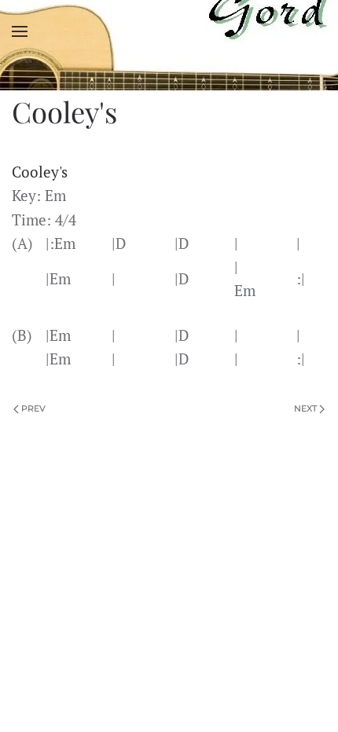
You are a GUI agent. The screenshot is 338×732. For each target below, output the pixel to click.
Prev (33, 408)
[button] (20, 31)
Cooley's (40, 172)
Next (305, 408)
